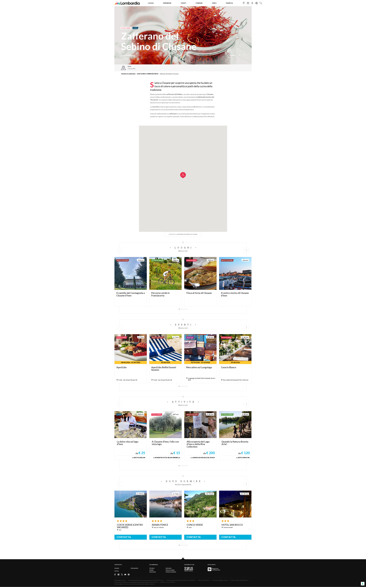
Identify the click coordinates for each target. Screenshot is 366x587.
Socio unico (168, 568)
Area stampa (152, 571)
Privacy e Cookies (170, 570)
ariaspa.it (116, 568)
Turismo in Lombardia (128, 74)
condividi (232, 55)
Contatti (151, 570)
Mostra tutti (183, 251)
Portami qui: (183, 234)
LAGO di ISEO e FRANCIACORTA (147, 74)
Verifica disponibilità (183, 484)
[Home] (127, 3)
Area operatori (134, 568)
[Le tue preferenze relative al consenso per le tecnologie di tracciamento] (362, 583)
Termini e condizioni (171, 571)
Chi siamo (151, 568)
